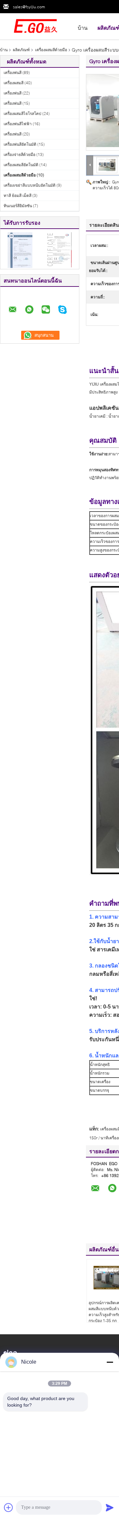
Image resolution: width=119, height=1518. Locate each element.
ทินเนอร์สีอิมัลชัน (18, 205)
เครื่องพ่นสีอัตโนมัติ (20, 144)
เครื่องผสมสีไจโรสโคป (22, 113)
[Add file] (8, 1507)
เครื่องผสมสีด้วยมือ (51, 49)
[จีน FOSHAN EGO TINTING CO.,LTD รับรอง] (20, 249)
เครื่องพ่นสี (12, 72)
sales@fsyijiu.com (29, 6)
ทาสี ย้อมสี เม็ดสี (17, 195)
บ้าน (83, 27)
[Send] (109, 1507)
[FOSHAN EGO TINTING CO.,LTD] (36, 25)
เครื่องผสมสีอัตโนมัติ (21, 164)
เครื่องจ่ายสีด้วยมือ (19, 154)
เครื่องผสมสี (13, 82)
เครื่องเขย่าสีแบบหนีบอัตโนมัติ (30, 185)
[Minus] (110, 1362)
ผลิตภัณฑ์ (21, 49)
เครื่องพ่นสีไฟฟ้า (18, 123)
